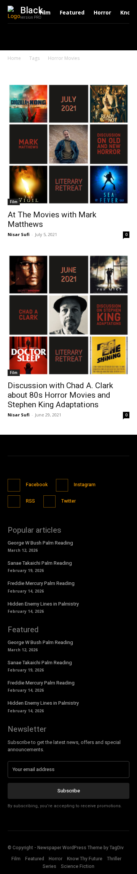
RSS (30, 501)
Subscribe (68, 790)
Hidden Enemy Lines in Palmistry (43, 603)
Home (14, 58)
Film (14, 201)
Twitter (68, 501)
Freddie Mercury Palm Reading (41, 583)
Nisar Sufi (19, 234)
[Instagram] (62, 485)
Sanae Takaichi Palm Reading (40, 563)
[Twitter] (49, 501)
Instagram (85, 484)
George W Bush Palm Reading (40, 542)
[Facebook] (14, 485)
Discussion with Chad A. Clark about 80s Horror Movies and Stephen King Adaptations (60, 395)
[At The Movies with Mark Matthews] (68, 144)
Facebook (37, 484)
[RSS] (14, 501)
